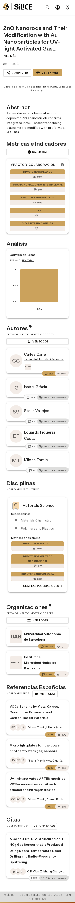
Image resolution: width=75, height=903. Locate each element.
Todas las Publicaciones (42, 586)
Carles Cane (64, 86)
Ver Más (10, 56)
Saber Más (37, 152)
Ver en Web (47, 72)
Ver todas (37, 620)
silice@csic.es (39, 898)
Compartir (17, 72)
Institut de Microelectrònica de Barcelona (40, 662)
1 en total (28, 260)
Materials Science (38, 505)
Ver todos (37, 341)
